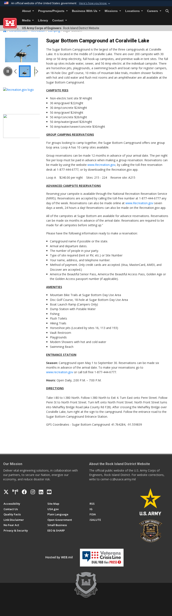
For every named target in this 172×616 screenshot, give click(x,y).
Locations (133, 11)
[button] (95, 3)
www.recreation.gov (59, 372)
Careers (153, 11)
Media (26, 20)
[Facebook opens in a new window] (24, 492)
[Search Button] (167, 11)
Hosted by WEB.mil (59, 557)
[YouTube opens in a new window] (49, 492)
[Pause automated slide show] (7, 71)
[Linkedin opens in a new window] (41, 492)
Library (43, 20)
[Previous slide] (15, 71)
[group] (21, 50)
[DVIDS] (15, 492)
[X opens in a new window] (6, 492)
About (27, 11)
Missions (112, 11)
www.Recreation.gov (101, 165)
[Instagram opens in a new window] (33, 492)
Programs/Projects (51, 11)
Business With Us (85, 11)
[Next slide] (36, 71)
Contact (58, 20)
